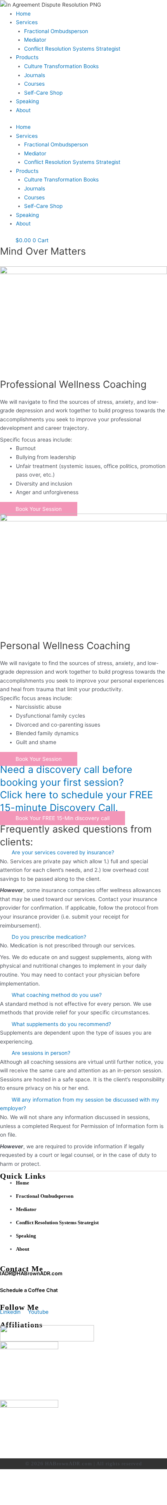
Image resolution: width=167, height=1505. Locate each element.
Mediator (35, 40)
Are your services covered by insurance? (63, 852)
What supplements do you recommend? (61, 1024)
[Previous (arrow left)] (15, 1501)
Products (27, 57)
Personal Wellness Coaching (65, 645)
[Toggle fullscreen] (48, 1491)
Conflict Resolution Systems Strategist (72, 49)
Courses (34, 84)
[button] (83, 852)
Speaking (27, 101)
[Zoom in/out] (15, 1491)
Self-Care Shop (43, 93)
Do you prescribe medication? (49, 937)
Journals (34, 75)
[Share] (80, 1491)
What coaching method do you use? (57, 995)
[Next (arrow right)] (48, 1501)
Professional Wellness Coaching (73, 384)
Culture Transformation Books (61, 66)
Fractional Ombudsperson (56, 31)
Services (27, 22)
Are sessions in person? (41, 1053)
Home (23, 14)
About (23, 110)
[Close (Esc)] (113, 1491)
